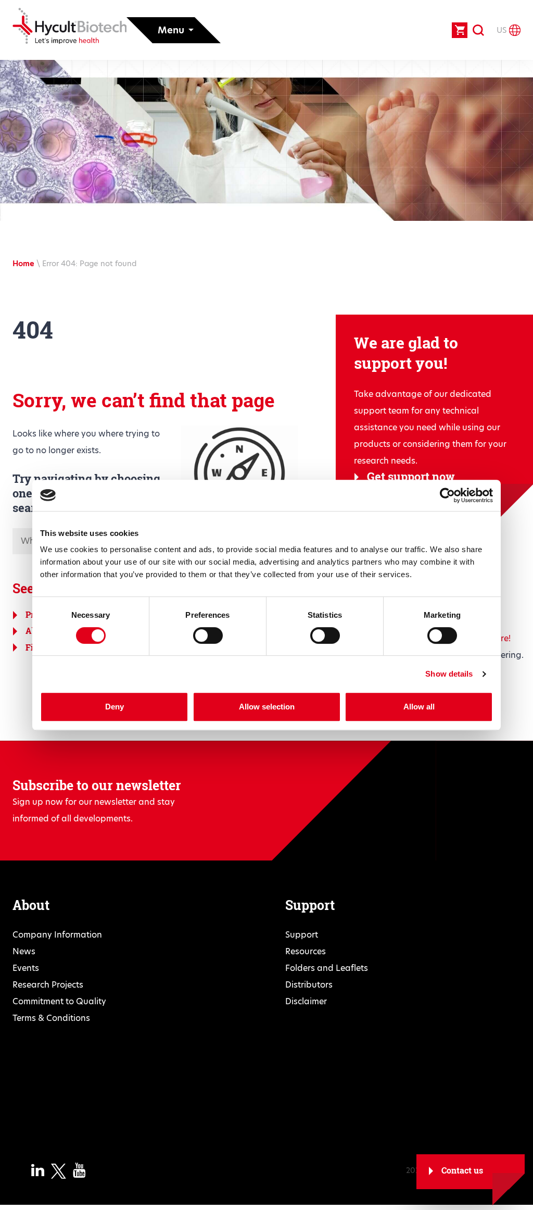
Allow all (419, 706)
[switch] (208, 635)
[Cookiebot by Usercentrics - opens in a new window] (447, 495)
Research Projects (47, 985)
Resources (305, 951)
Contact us (462, 1170)
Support (301, 935)
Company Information (57, 935)
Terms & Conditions (51, 1018)
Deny (114, 706)
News (23, 951)
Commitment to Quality (59, 1001)
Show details (449, 673)
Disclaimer (306, 1001)
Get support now (411, 476)
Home (23, 263)
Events (25, 968)
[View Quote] (460, 30)
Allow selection (267, 706)
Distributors (309, 985)
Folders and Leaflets (326, 968)
